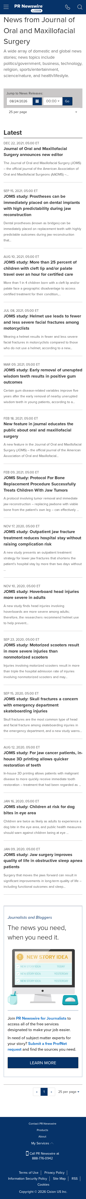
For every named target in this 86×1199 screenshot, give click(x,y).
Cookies (43, 1184)
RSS (75, 1178)
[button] (37, 101)
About (42, 1136)
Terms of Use (28, 1172)
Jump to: (24, 93)
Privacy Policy (54, 1172)
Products (42, 1130)
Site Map (59, 1178)
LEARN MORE (43, 1063)
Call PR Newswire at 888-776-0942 (44, 1156)
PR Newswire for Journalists (41, 1018)
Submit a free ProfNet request (37, 1046)
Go (67, 101)
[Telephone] (68, 7)
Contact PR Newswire (42, 1123)
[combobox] (53, 101)
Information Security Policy (27, 1178)
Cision (51, 1191)
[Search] (80, 7)
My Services (40, 1143)
